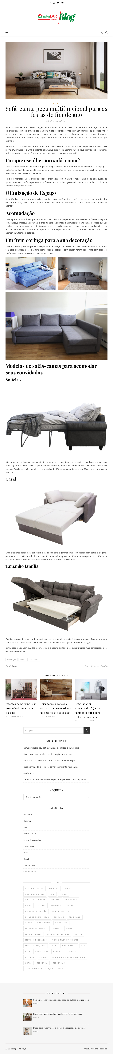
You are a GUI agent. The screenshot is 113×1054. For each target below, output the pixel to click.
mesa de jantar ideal (58, 934)
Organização (69, 946)
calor (67, 888)
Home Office (29, 833)
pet (83, 946)
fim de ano (75, 917)
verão (61, 969)
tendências (59, 963)
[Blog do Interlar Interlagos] (56, 17)
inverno (57, 928)
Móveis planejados (35, 946)
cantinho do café (35, 894)
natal (54, 946)
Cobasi (63, 894)
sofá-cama (34, 659)
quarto (72, 951)
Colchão (55, 900)
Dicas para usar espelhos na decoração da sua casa (47, 754)
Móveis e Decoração (36, 940)
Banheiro (27, 814)
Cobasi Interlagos (35, 900)
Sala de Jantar (29, 871)
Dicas (56, 104)
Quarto (26, 859)
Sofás (28, 963)
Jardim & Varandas (32, 839)
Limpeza (70, 928)
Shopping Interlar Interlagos (68, 957)
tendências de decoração (39, 969)
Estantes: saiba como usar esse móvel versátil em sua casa (21, 708)
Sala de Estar (29, 865)
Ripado (43, 957)
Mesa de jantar (33, 934)
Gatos (28, 923)
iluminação (61, 923)
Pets (25, 852)
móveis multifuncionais (65, 940)
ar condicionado (34, 888)
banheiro (54, 888)
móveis (23, 659)
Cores (28, 906)
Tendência (42, 963)
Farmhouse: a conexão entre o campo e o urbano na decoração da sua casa (55, 708)
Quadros (58, 951)
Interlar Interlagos (36, 928)
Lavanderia (28, 846)
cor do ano (71, 900)
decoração (11, 659)
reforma (29, 957)
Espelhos (59, 917)
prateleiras (41, 951)
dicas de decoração (36, 911)
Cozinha (27, 820)
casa (52, 894)
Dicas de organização (37, 917)
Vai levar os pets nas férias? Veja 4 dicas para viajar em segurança (54, 779)
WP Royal (22, 1049)
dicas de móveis (60, 911)
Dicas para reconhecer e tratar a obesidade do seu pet (49, 760)
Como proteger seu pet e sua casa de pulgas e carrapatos (51, 747)
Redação (13, 666)
